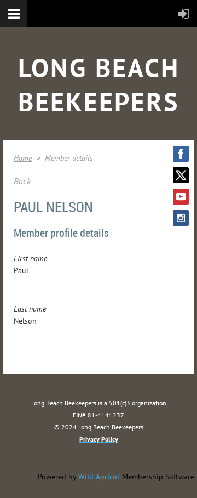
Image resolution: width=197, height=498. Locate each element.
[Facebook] (181, 154)
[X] (181, 175)
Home (23, 158)
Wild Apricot (99, 477)
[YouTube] (181, 197)
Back (22, 181)
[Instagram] (181, 218)
